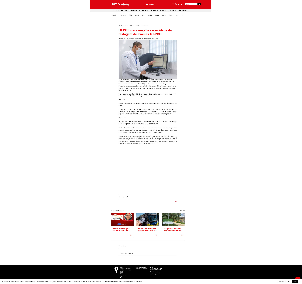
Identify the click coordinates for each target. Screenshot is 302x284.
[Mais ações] (176, 26)
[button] (182, 15)
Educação (157, 15)
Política (164, 15)
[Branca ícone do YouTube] (181, 4)
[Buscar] (199, 4)
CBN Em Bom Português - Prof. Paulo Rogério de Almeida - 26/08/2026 (121, 229)
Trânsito (150, 15)
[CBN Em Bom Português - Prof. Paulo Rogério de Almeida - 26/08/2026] (122, 219)
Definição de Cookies (284, 281)
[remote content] (148, 170)
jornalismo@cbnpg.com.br (156, 268)
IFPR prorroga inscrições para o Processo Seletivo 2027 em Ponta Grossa (172, 229)
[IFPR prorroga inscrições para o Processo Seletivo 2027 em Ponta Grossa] (173, 219)
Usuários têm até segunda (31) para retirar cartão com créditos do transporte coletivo (147, 229)
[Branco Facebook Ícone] (173, 4)
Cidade (130, 15)
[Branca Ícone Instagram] (176, 4)
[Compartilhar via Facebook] (119, 196)
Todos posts (113, 15)
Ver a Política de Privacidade (134, 281)
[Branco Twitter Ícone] (179, 4)
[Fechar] (300, 281)
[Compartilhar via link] (127, 196)
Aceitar (295, 281)
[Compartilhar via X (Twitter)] (123, 196)
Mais (177, 15)
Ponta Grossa (123, 15)
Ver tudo (182, 210)
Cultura (170, 15)
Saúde (143, 15)
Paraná (137, 15)
